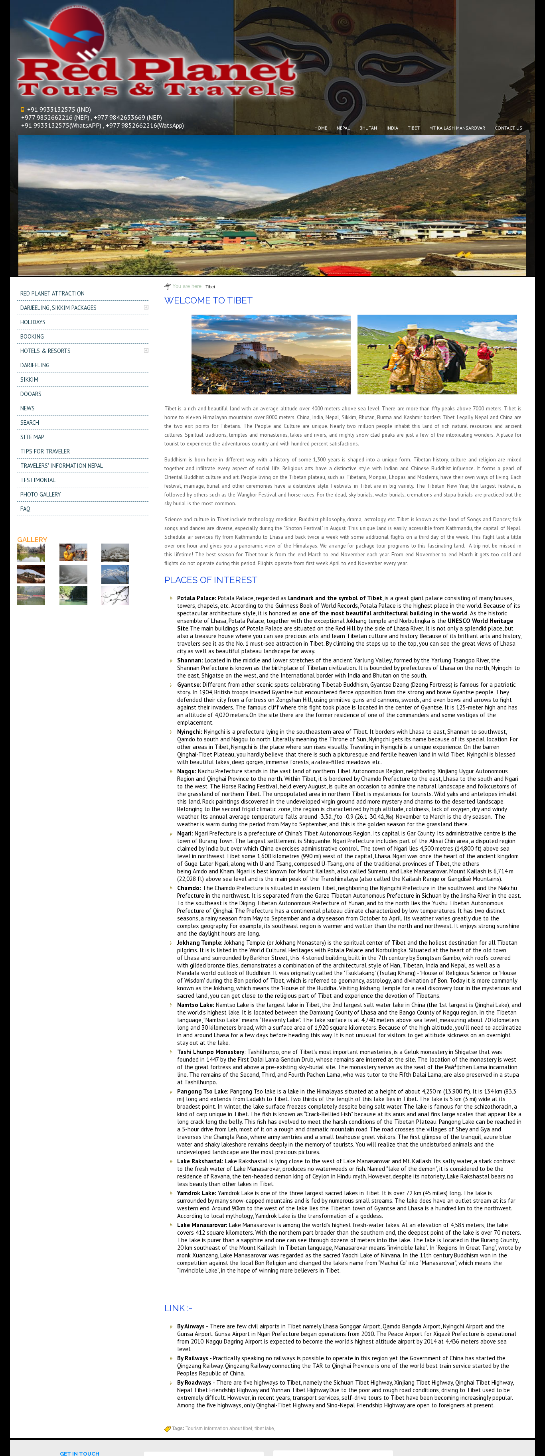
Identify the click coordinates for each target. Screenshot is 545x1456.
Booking (32, 336)
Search (29, 422)
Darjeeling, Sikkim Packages (58, 307)
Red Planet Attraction (52, 293)
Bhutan (368, 128)
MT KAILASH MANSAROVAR (457, 128)
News (27, 408)
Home (320, 128)
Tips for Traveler (45, 451)
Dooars (30, 394)
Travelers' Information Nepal (61, 465)
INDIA (392, 128)
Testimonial (37, 480)
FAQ (25, 508)
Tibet (210, 286)
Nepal (343, 128)
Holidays (32, 322)
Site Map (32, 437)
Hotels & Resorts (45, 351)
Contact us (508, 128)
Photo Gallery (40, 494)
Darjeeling (34, 365)
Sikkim (29, 379)
